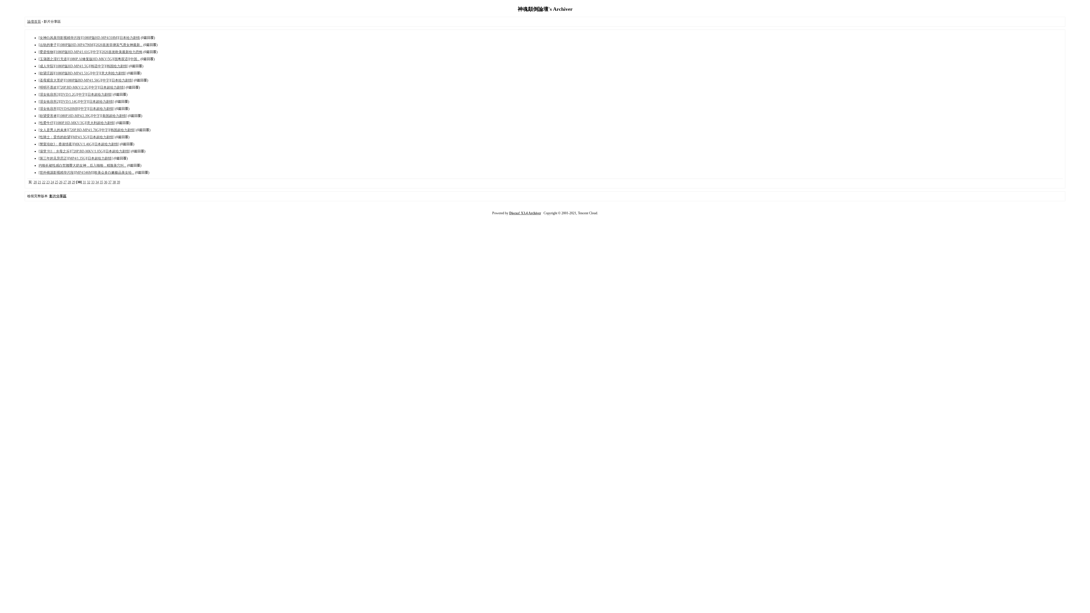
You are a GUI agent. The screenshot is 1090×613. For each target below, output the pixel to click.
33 (93, 182)
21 (39, 182)
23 (48, 182)
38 (114, 182)
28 (69, 182)
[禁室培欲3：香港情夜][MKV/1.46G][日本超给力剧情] (79, 144)
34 (97, 182)
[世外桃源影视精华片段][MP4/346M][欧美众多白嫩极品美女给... (86, 173)
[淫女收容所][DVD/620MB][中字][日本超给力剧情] (76, 109)
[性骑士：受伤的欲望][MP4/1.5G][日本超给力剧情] (76, 137)
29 (73, 182)
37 (110, 182)
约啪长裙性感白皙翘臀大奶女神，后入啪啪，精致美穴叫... (82, 165)
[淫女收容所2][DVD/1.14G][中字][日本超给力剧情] (76, 102)
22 (43, 182)
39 (118, 182)
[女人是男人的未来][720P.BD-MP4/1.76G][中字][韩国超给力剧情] (87, 130)
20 (35, 182)
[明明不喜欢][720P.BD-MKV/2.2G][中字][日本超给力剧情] (82, 87)
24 (52, 182)
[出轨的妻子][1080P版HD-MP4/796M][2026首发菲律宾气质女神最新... (90, 45)
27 (65, 182)
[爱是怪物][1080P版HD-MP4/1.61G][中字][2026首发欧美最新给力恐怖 (90, 52)
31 (84, 182)
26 (60, 182)
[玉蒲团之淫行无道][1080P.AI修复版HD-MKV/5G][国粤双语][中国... (89, 59)
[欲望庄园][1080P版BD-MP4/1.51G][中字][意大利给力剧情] (82, 73)
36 (105, 182)
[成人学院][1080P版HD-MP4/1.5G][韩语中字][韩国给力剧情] (83, 66)
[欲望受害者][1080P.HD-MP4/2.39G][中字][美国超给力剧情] (83, 116)
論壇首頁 (34, 22)
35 (101, 182)
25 (56, 182)
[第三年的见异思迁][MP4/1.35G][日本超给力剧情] (76, 158)
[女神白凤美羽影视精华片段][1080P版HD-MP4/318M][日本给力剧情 (89, 38)
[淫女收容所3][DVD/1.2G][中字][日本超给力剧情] (75, 94)
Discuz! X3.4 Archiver (525, 213)
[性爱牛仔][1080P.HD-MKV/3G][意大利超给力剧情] (77, 123)
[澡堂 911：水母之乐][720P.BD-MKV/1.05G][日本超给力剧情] (84, 151)
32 (88, 182)
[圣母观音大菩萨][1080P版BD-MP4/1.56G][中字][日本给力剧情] (86, 80)
